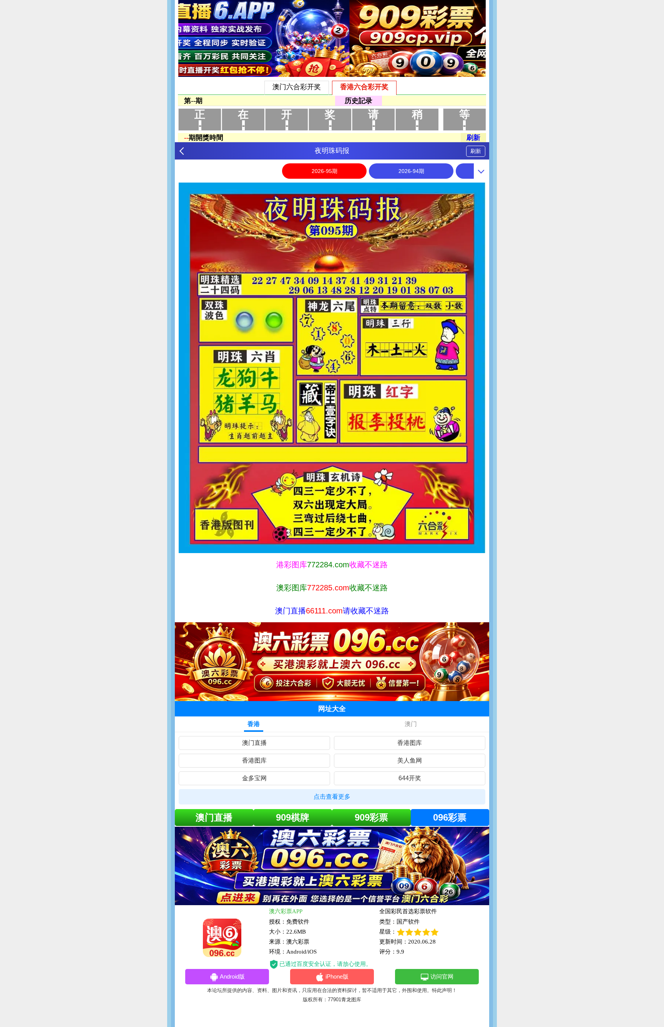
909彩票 (371, 817)
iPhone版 (337, 976)
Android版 (232, 976)
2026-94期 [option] (411, 171)
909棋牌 (292, 817)
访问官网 (441, 976)
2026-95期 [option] (324, 171)
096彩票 (449, 817)
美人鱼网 (409, 760)
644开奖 (409, 778)
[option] (332, 368)
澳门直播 (254, 743)
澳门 (411, 724)
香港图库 (409, 743)
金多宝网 (254, 778)
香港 (253, 724)
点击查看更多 (332, 796)
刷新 (475, 151)
